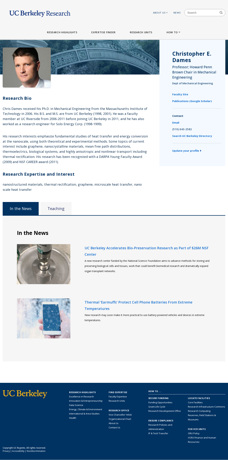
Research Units (141, 32)
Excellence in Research (81, 396)
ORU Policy (194, 433)
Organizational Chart (120, 419)
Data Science (76, 405)
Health (72, 417)
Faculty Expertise (118, 396)
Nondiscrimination (36, 451)
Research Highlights (62, 32)
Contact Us (114, 427)
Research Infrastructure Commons (206, 406)
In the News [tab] (21, 208)
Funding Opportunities (160, 402)
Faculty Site (180, 94)
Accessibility (18, 451)
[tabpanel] (114, 288)
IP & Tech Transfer (158, 433)
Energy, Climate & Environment (85, 409)
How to (172, 32)
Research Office (119, 410)
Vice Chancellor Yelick (120, 414)
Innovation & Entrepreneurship (86, 400)
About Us (159, 12)
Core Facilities (195, 402)
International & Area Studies (84, 413)
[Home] (39, 12)
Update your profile (185, 150)
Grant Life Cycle (156, 406)
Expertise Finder (103, 32)
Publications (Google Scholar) (192, 101)
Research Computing (199, 411)
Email (175, 122)
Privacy (6, 451)
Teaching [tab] (56, 208)
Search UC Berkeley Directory (192, 136)
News (177, 12)
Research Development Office (164, 411)
